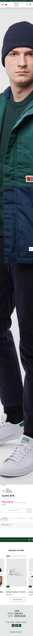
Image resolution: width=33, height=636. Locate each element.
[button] (30, 5)
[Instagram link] (13, 625)
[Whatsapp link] (20, 625)
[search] (27, 5)
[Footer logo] (16, 613)
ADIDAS (8, 589)
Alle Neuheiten (17, 599)
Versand (24, 502)
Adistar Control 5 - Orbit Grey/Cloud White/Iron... (16, 592)
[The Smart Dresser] (16, 4)
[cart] (30, 5)
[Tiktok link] (16, 625)
